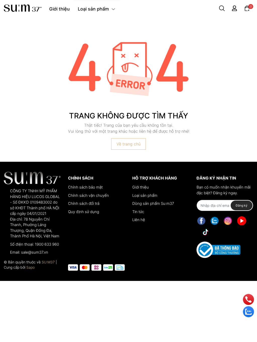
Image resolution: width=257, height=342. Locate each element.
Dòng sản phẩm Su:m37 (153, 203)
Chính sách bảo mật (85, 187)
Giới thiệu (140, 187)
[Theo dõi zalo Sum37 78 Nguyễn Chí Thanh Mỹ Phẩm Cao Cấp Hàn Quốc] (214, 220)
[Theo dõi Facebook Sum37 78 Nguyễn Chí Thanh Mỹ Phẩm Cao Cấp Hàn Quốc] (201, 220)
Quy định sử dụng (83, 211)
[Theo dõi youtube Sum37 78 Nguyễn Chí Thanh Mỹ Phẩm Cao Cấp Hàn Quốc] (241, 220)
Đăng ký (241, 205)
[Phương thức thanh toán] (96, 267)
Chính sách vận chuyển (88, 195)
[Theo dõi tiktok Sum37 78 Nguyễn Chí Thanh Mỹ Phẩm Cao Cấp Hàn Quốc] (205, 232)
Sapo (30, 267)
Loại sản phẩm (144, 195)
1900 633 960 (47, 244)
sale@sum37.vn (34, 252)
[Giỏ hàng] (247, 8)
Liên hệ (138, 219)
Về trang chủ (128, 143)
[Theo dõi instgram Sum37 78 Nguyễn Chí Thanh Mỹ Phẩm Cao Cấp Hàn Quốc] (228, 220)
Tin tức (138, 211)
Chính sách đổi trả (83, 203)
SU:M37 (48, 262)
